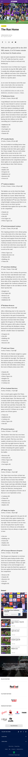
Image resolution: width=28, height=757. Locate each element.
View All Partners (14, 725)
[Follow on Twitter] (23, 731)
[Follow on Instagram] (25, 731)
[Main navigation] (2, 1)
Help (9, 749)
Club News (3, 26)
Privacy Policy (16, 746)
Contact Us (13, 749)
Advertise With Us (20, 749)
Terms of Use (11, 746)
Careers (6, 749)
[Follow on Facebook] (20, 731)
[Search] (26, 1)
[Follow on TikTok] (18, 731)
